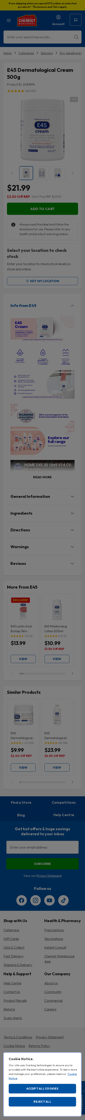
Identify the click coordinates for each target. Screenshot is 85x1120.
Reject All (42, 1101)
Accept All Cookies (42, 1088)
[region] (42, 1084)
